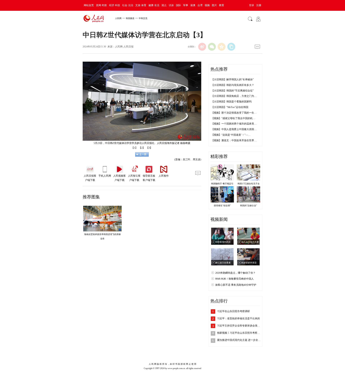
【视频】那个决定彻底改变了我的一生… (234, 112)
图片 (214, 5)
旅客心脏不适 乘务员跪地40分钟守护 (235, 285)
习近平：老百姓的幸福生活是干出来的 (238, 318)
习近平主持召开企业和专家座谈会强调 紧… (241, 325)
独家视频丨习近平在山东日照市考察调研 (239, 333)
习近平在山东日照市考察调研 (233, 311)
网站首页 (89, 5)
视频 (207, 5)
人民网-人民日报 (124, 46)
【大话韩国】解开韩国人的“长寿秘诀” (232, 79)
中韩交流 (143, 18)
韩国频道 (130, 18)
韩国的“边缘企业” (248, 205)
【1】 (134, 147)
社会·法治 (127, 5)
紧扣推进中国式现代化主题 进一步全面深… (241, 340)
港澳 (192, 5)
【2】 (142, 147)
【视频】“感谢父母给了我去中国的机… (233, 118)
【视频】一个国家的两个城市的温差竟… (234, 123)
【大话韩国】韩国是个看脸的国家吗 (231, 101)
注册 (258, 5)
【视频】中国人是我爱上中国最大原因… (234, 129)
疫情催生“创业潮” (222, 205)
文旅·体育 (140, 5)
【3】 (149, 147)
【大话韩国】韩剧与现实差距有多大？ (232, 85)
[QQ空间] (222, 47)
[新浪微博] (202, 47)
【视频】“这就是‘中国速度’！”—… (230, 135)
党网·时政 (101, 5)
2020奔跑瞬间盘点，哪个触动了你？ (235, 273)
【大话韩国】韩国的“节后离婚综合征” (232, 90)
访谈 (171, 5)
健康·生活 (153, 5)
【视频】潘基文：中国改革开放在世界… (234, 140)
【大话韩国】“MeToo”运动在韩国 (229, 107)
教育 (221, 5)
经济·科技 (114, 5)
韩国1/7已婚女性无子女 (249, 183)
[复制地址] (231, 47)
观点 (164, 5)
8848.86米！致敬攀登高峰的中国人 (234, 278)
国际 (178, 5)
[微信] (212, 47)
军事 (185, 5)
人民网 (118, 18)
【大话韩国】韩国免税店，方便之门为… (234, 96)
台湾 (200, 5)
